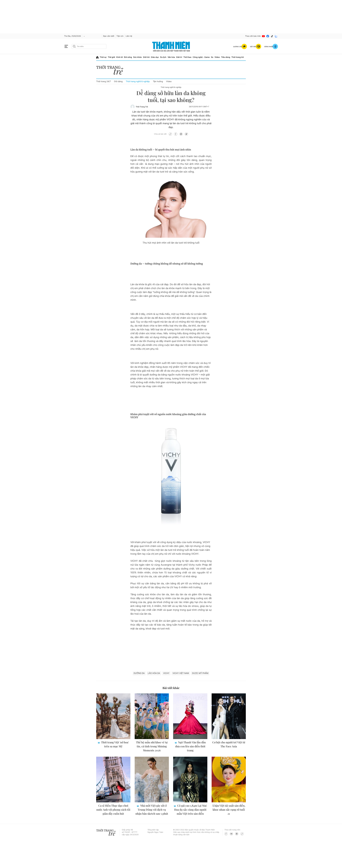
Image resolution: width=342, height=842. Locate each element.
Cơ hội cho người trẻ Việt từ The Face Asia (228, 744)
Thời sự (103, 57)
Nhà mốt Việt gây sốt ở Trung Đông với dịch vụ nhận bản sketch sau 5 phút (151, 809)
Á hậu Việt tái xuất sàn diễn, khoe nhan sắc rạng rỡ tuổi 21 (228, 809)
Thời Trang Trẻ (142, 107)
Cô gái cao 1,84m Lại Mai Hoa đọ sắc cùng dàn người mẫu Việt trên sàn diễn (190, 809)
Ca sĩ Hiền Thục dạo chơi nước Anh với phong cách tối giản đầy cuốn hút (113, 809)
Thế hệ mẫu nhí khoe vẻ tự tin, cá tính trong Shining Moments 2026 (152, 746)
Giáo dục (155, 57)
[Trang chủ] (97, 57)
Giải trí (179, 57)
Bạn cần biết (108, 36)
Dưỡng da (139, 673)
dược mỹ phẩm (200, 673)
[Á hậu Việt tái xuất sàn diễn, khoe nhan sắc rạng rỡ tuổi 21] (229, 779)
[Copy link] (170, 134)
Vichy (166, 673)
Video (217, 57)
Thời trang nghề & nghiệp (138, 81)
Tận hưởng (158, 81)
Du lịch (163, 57)
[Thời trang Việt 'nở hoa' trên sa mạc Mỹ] (113, 716)
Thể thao (187, 57)
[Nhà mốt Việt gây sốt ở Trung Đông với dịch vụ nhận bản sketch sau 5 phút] (152, 779)
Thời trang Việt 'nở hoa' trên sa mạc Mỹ (114, 744)
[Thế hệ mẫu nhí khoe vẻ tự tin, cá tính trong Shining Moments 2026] (152, 716)
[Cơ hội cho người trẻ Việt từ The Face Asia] (229, 716)
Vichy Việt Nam (181, 673)
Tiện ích (119, 36)
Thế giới (111, 57)
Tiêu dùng (225, 57)
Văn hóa (171, 57)
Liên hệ (129, 36)
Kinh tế (119, 57)
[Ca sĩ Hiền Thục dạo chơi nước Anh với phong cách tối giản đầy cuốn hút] (113, 779)
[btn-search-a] (74, 46)
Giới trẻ (146, 57)
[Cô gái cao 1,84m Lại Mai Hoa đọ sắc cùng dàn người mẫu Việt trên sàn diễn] (190, 779)
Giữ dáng (118, 81)
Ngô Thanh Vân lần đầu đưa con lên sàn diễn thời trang (190, 746)
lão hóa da (154, 673)
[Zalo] (276, 36)
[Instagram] (236, 833)
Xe (212, 57)
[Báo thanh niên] (171, 46)
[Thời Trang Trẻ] (132, 107)
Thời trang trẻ (237, 57)
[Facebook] (267, 36)
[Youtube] (263, 36)
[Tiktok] (272, 36)
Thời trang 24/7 (103, 81)
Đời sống (128, 57)
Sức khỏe (137, 57)
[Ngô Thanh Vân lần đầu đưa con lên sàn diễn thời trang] (190, 716)
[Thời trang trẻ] (111, 71)
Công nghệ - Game (201, 57)
